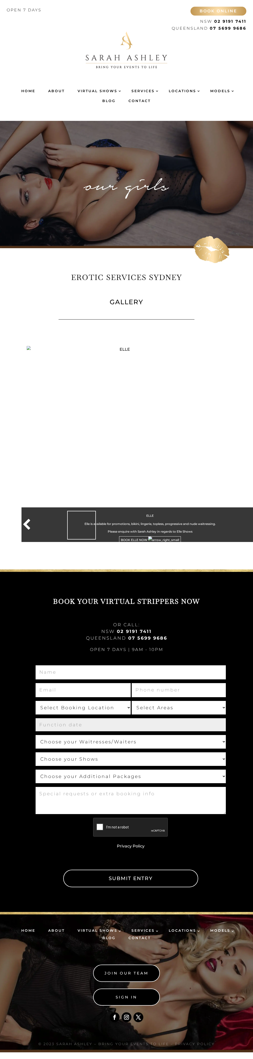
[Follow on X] (138, 1017)
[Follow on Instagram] (126, 1017)
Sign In (126, 997)
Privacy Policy (131, 846)
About (56, 91)
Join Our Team (126, 973)
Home (28, 91)
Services (143, 91)
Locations (182, 91)
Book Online (218, 11)
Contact (139, 101)
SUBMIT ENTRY (131, 878)
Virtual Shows (97, 91)
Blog (109, 101)
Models (220, 91)
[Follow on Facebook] (115, 1017)
